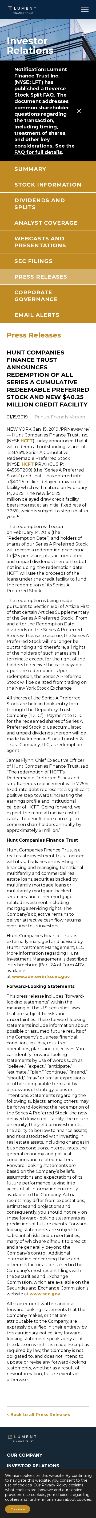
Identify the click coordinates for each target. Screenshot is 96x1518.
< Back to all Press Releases (38, 1414)
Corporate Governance (36, 295)
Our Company (24, 1455)
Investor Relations (33, 1465)
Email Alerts (36, 315)
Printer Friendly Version (60, 416)
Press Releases (40, 277)
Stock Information (48, 184)
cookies (84, 1499)
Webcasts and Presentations (40, 242)
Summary (30, 169)
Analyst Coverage (46, 223)
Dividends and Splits (39, 203)
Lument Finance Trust (23, 10)
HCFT (27, 440)
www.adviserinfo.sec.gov (41, 976)
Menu (85, 9)
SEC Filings (33, 261)
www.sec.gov (45, 1293)
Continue (17, 1509)
